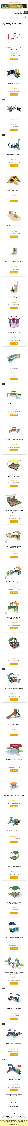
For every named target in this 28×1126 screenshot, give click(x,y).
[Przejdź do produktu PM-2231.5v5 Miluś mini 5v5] (14, 1034)
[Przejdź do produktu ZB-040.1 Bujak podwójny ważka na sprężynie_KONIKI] (14, 962)
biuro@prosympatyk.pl (19, 13)
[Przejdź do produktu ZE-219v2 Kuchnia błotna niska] (14, 429)
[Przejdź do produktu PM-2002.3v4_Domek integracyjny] (14, 607)
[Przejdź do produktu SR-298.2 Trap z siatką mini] (14, 180)
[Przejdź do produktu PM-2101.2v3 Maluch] (14, 109)
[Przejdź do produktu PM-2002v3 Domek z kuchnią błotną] (14, 678)
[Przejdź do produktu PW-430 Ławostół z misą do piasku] (14, 750)
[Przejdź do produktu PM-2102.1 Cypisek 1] (14, 714)
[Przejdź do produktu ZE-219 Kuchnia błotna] (14, 394)
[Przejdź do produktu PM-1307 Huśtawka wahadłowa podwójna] (14, 38)
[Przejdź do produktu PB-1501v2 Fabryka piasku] (14, 216)
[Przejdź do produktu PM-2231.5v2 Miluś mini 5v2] (14, 1069)
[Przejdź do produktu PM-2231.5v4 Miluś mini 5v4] (14, 998)
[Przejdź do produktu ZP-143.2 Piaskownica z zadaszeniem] (14, 856)
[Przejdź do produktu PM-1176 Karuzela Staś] (14, 322)
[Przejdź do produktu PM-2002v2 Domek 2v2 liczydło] (14, 643)
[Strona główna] (14, 7)
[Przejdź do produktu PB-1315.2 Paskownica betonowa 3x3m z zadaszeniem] (14, 465)
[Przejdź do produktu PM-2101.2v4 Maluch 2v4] (14, 145)
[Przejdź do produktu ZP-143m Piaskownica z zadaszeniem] (14, 892)
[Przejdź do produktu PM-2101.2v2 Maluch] (14, 73)
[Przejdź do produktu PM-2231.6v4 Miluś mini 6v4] (14, 821)
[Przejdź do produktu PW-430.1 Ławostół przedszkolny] (14, 785)
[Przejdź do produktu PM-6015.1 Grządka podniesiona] (14, 251)
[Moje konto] (17, 18)
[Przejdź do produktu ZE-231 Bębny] (14, 358)
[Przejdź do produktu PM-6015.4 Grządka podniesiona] (14, 287)
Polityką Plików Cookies (9, 1121)
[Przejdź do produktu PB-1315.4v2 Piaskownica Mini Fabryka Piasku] (14, 501)
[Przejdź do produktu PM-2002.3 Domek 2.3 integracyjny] (14, 536)
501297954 (20, 12)
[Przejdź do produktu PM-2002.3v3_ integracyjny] (14, 572)
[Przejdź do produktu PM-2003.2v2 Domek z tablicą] (14, 928)
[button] (3, 18)
